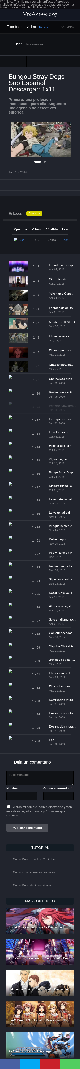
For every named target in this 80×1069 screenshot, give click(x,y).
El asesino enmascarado (62, 686)
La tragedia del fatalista (62, 307)
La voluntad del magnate (62, 512)
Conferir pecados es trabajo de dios (62, 633)
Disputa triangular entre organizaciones (62, 485)
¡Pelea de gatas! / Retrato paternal (62, 659)
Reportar (44, 27)
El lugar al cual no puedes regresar (62, 445)
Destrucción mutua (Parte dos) (62, 713)
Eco (51, 740)
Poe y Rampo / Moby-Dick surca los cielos (62, 552)
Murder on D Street (62, 322)
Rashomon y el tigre (62, 392)
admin (67, 240)
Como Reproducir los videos (32, 885)
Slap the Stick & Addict (62, 646)
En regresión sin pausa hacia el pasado (62, 419)
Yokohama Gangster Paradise (62, 293)
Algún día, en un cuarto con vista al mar (62, 459)
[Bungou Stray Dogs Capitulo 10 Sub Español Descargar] (13, 61)
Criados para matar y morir (62, 364)
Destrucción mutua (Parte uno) (62, 699)
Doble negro (57, 539)
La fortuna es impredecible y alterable (62, 265)
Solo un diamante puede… (62, 619)
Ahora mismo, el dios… (62, 606)
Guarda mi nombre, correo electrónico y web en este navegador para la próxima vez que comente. (39, 811)
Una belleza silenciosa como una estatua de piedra (62, 379)
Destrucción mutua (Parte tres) (62, 726)
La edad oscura (59, 432)
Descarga (34, 213)
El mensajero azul (61, 336)
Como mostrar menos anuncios (34, 872)
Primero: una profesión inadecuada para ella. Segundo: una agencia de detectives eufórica (62, 405)
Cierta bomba (58, 279)
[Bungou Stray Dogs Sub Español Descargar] (40, 61)
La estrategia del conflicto (62, 499)
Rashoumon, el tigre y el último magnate (62, 566)
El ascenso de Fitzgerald (62, 673)
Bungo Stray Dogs (61, 472)
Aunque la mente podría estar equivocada (62, 526)
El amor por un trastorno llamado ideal (62, 350)
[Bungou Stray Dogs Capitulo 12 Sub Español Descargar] (66, 61)
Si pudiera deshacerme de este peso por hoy (62, 579)
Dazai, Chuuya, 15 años (62, 592)
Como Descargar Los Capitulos (34, 859)
